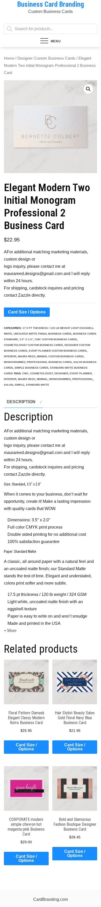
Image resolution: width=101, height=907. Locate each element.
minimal (42, 379)
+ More (10, 630)
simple (19, 384)
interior (10, 356)
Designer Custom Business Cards (46, 58)
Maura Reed (26, 356)
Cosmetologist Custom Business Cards (33, 345)
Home (9, 58)
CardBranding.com (50, 899)
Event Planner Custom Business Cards (58, 350)
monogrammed (14, 362)
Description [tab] (21, 402)
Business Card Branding (50, 4)
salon (8, 384)
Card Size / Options (27, 312)
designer (61, 373)
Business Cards (59, 333)
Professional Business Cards (49, 362)
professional (82, 379)
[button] (88, 89)
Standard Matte (37, 384)
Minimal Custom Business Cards (60, 356)
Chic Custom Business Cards (56, 339)
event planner (81, 373)
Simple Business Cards (31, 367)
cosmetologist (41, 373)
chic (25, 373)
